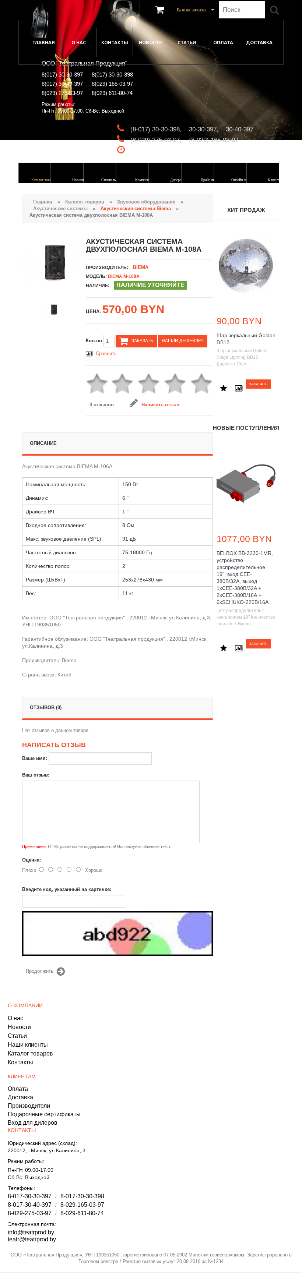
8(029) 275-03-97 (62, 93)
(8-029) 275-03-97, (156, 140)
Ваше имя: (34, 758)
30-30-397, (203, 129)
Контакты (114, 42)
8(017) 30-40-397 (62, 84)
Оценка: (31, 860)
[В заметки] (223, 384)
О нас (78, 42)
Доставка (259, 42)
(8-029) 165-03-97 (213, 140)
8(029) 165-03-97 (112, 84)
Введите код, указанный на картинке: (66, 889)
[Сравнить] (237, 384)
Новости (151, 42)
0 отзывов (101, 404)
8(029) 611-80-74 (112, 93)
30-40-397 (239, 129)
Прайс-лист (209, 180)
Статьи (187, 42)
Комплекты (144, 180)
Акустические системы (60, 208)
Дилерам (176, 180)
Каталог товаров (44, 180)
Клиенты (274, 180)
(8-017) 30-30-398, (156, 129)
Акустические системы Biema (136, 208)
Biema (140, 267)
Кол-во (94, 340)
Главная (43, 42)
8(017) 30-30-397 (62, 74)
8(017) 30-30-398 (112, 74)
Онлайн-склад (241, 180)
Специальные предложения (110, 183)
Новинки (79, 180)
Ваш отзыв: (35, 775)
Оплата (223, 42)
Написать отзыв (160, 404)
